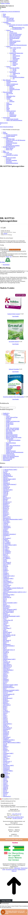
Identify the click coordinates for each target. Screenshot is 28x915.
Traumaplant (6, 769)
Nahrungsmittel (9, 438)
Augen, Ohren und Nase (12, 417)
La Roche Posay (8, 620)
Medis (5, 639)
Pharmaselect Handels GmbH (10, 684)
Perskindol (6, 680)
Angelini (6, 485)
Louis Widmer (7, 628)
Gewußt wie (6, 586)
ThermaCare (6, 766)
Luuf (4, 629)
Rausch (5, 696)
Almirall (5, 481)
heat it (5, 598)
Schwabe (6, 726)
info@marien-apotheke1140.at (15, 817)
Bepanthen (6, 503)
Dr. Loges (6, 549)
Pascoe (5, 678)
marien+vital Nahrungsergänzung (11, 456)
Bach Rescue (7, 497)
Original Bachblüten (8, 670)
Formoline (6, 573)
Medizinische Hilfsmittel (8, 457)
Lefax (5, 624)
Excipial (5, 569)
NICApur (5, 651)
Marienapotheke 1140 (9, 635)
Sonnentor (6, 738)
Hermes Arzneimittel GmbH (10, 602)
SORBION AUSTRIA (9, 739)
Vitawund (6, 785)
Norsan (5, 655)
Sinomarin (6, 734)
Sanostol (5, 721)
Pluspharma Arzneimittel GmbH (11, 690)
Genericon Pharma (8, 582)
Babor (5, 496)
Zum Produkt (15, 316)
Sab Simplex (6, 711)
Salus (4, 714)
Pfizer (5, 683)
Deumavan (6, 532)
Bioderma (6, 508)
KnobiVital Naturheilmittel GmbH (11, 616)
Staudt (5, 745)
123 (1, 467)
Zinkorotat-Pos (7, 796)
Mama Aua (6, 633)
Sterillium (5, 746)
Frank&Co (6, 574)
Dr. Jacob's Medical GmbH (10, 545)
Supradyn (6, 750)
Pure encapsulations (8, 694)
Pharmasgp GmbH (8, 686)
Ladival (5, 621)
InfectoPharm (6, 606)
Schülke (5, 725)
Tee (10, 256)
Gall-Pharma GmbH (8, 578)
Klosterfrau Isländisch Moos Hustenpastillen (13, 396)
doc (4, 536)
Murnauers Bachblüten (9, 645)
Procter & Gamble (7, 691)
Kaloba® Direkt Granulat (14, 314)
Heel (5, 600)
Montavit (6, 641)
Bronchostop (7, 518)
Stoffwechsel (9, 448)
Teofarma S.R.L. (7, 761)
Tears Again (6, 758)
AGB (3, 869)
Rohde (5, 709)
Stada (5, 744)
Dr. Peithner (6, 550)
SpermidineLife (7, 741)
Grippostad (6, 590)
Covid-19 (8, 420)
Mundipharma (7, 644)
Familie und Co (9, 422)
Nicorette (6, 652)
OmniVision (6, 668)
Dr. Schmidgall (7, 551)
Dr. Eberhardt (6, 543)
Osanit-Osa (6, 672)
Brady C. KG (6, 516)
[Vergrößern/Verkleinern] (0, 910)
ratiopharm (6, 695)
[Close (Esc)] (0, 913)
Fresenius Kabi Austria (9, 575)
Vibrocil (5, 780)
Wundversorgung (10, 453)
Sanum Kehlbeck (7, 723)
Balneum (5, 499)
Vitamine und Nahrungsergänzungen (14, 452)
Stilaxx (5, 748)
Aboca (5, 472)
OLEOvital (6, 663)
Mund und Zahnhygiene (11, 436)
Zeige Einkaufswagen (5, 126)
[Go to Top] (14, 899)
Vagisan (5, 774)
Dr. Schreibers (7, 553)
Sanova (5, 722)
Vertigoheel (6, 777)
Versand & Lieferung (11, 869)
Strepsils (5, 749)
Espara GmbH (7, 563)
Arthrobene (6, 491)
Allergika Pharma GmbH (9, 479)
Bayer (5, 500)
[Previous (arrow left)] (0, 914)
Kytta (4, 618)
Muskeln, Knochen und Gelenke (13, 437)
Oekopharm (6, 661)
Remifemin (6, 700)
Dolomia (5, 539)
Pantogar (5, 676)
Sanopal (5, 719)
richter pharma (7, 705)
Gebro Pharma (7, 581)
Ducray (5, 554)
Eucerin (5, 566)
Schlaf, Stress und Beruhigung (13, 445)
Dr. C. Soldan (6, 542)
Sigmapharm (6, 729)
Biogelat (5, 510)
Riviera (5, 707)
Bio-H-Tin (6, 507)
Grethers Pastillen (7, 589)
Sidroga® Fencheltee (14, 369)
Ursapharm (6, 773)
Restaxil (5, 702)
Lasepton (5, 622)
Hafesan (5, 593)
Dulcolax (5, 555)
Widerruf (14, 871)
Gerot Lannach (7, 585)
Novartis (5, 656)
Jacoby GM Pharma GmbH (10, 609)
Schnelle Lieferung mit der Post (8, 801)
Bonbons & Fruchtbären (14, 440)
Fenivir (5, 571)
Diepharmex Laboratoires (9, 534)
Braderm (5, 515)
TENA (5, 760)
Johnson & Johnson (8, 610)
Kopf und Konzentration (12, 434)
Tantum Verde (7, 756)
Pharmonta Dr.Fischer (8, 687)
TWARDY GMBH (8, 770)
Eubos (5, 565)
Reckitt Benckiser (7, 698)
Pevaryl (5, 682)
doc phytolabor (7, 538)
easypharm (6, 557)
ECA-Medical (7, 558)
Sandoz (5, 715)
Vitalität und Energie (11, 451)
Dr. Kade (5, 546)
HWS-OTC (6, 605)
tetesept (5, 764)
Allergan (5, 477)
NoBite (5, 653)
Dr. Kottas (2, 262)
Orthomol (5, 671)
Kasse (11, 126)
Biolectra (5, 511)
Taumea (5, 757)
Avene (5, 495)
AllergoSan (6, 480)
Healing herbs (7, 597)
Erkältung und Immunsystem (13, 421)
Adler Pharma (7, 475)
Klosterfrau (6, 614)
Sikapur (5, 730)
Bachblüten (8, 418)
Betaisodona (6, 506)
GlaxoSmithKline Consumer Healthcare (13, 588)
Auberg (5, 493)
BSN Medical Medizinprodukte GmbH (12, 519)
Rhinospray (6, 703)
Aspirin (5, 492)
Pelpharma (6, 679)
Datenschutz (24, 868)
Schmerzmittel (9, 446)
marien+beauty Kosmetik (9, 455)
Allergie (8, 416)
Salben (7, 444)
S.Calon (5, 710)
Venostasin (6, 776)
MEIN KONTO (4, 122)
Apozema (6, 488)
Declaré (5, 530)
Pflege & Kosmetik (7, 459)
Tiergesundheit (6, 460)
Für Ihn (7, 425)
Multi (4, 643)
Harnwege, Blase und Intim (12, 429)
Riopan (5, 706)
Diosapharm (6, 535)
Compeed (5, 528)
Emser (5, 561)
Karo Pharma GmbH (8, 612)
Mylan (5, 647)
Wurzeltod (6, 792)
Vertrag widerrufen (6, 900)
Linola (5, 627)
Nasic (5, 648)
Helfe (4, 601)
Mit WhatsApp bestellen (15, 249)
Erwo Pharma (7, 562)
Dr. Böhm (6, 540)
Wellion (5, 789)
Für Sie (7, 426)
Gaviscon (5, 579)
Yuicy (5, 795)
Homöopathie (9, 432)
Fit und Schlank (9, 424)
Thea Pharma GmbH (8, 765)
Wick (5, 791)
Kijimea (5, 613)
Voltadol (5, 787)
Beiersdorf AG (7, 501)
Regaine (5, 699)
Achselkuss (6, 473)
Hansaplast (6, 596)
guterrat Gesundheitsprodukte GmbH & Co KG (14, 592)
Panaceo (5, 675)
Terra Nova (6, 762)
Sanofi (5, 718)
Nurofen (5, 657)
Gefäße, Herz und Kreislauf (12, 428)
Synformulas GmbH (8, 753)
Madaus (5, 631)
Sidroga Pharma (7, 727)
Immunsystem (9, 433)
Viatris (5, 778)
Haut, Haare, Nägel (10, 430)
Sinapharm (6, 733)
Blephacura (6, 514)
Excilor (5, 567)
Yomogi (5, 793)
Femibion (5, 570)
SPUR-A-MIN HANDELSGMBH (12, 742)
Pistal (4, 688)
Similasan (6, 731)
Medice (5, 637)
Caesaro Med (6, 522)
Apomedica (6, 487)
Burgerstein (6, 520)
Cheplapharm (6, 526)
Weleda (5, 788)
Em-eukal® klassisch (14, 341)
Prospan (5, 692)
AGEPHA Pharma (8, 476)
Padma (5, 674)
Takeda (5, 754)
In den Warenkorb (4, 249)
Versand (5, 233)
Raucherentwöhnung (11, 442)
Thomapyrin (6, 768)
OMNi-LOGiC (7, 667)
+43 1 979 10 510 (16, 814)
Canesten (5, 523)
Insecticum (6, 608)
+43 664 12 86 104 (17, 818)
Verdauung (8, 449)
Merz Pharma (7, 640)
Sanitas (5, 717)
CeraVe (5, 524)
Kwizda (5, 617)
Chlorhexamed (7, 527)
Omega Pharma (7, 664)
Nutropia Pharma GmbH (9, 659)
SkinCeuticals (6, 737)
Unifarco (5, 772)
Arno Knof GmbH (8, 489)
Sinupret (5, 735)
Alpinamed (6, 483)
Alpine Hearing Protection (9, 484)
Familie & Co (6, 413)
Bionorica (6, 512)
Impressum (17, 868)
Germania (6, 584)
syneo (5, 752)
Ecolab (5, 559)
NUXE (5, 660)
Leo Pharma (6, 625)
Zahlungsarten (21, 869)
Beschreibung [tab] (6, 264)
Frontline (6, 577)
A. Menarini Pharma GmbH (10, 469)
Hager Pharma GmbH (8, 594)
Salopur (5, 713)
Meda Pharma (6, 636)
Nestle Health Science (9, 649)
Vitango (5, 784)
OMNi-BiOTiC (7, 666)
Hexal (5, 604)
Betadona (5, 504)
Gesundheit (5, 414)
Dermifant (6, 531)
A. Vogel (5, 471)
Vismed (5, 783)
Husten (7, 256)
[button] (15, 249)
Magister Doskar (7, 632)
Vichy (5, 781)
